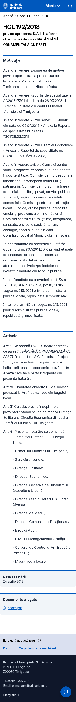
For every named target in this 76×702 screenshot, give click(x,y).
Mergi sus (10, 695)
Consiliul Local (28, 16)
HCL (47, 16)
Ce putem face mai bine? (38, 648)
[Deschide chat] (65, 691)
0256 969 (22, 681)
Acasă (8, 16)
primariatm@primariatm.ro (30, 686)
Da (5, 648)
